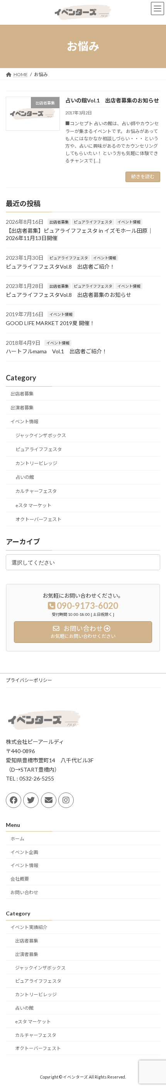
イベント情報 (129, 222)
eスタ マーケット (33, 505)
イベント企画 (24, 852)
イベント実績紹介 (28, 927)
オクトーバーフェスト (38, 519)
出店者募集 (59, 222)
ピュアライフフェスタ (93, 222)
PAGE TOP (154, 1048)
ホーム (17, 839)
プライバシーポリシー (29, 680)
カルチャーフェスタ (36, 491)
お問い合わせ (24, 892)
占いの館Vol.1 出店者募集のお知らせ (112, 100)
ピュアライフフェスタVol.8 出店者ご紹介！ (60, 266)
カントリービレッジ (36, 463)
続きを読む (142, 176)
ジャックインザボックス (40, 435)
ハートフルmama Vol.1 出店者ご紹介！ (56, 351)
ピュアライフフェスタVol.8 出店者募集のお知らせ (68, 294)
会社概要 (19, 879)
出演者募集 (22, 407)
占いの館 (24, 477)
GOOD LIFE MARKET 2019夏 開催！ (50, 322)
